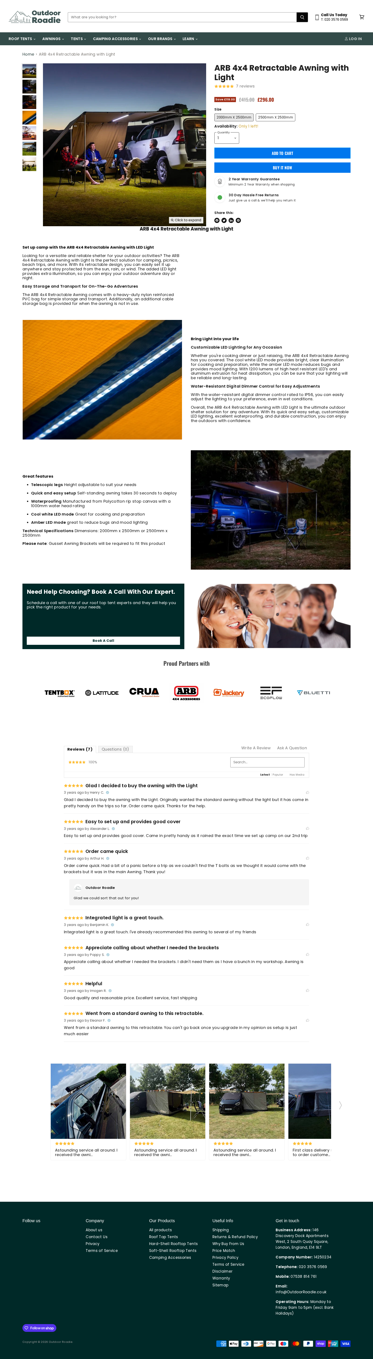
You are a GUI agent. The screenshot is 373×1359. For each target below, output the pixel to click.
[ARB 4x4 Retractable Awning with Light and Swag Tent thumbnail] (29, 133)
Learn (189, 38)
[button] (340, 1104)
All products (160, 1230)
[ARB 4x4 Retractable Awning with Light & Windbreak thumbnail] (29, 71)
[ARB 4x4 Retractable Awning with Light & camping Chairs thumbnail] (29, 164)
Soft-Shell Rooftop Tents (173, 1250)
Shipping (220, 1230)
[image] (88, 1101)
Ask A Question (292, 748)
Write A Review (256, 748)
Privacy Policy (225, 1257)
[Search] (302, 17)
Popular (278, 774)
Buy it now (282, 167)
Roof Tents (21, 38)
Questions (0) (115, 749)
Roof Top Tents (163, 1236)
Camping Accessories (116, 38)
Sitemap (220, 1285)
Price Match (223, 1250)
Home (28, 54)
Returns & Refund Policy (235, 1236)
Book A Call (103, 640)
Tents (77, 38)
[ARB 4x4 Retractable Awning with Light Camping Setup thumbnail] (29, 148)
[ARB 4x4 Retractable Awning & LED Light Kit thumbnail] (29, 102)
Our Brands (160, 38)
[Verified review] (107, 792)
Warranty (221, 1278)
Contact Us (96, 1236)
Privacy (93, 1243)
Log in (355, 38)
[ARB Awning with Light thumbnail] (29, 117)
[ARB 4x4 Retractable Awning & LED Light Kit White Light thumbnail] (29, 86)
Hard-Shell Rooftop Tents (173, 1243)
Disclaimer (222, 1271)
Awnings (52, 38)
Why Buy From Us (228, 1243)
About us (94, 1230)
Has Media (297, 774)
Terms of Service (102, 1250)
